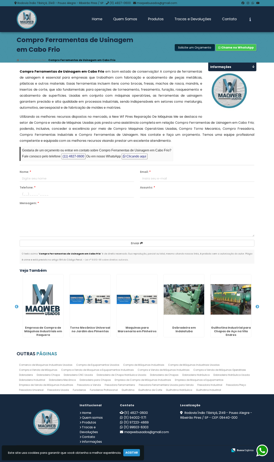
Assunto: (147, 187)
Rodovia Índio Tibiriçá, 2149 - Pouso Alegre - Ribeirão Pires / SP (60, 3)
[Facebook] (243, 3)
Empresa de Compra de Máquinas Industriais (143, 380)
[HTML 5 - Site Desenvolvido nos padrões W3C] (196, 450)
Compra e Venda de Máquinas (38, 370)
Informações (92, 441)
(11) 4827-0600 (120, 3)
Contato (229, 19)
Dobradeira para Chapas (95, 380)
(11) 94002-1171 (135, 417)
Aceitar (131, 453)
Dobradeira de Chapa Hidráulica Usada (121, 375)
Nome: (25, 172)
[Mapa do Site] (186, 450)
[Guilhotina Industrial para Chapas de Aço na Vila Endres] (231, 299)
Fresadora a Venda (89, 385)
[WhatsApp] (253, 3)
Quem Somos (125, 19)
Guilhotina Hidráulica (179, 390)
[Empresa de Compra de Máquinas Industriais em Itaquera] (43, 299)
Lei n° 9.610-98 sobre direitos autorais (106, 259)
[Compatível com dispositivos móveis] (224, 450)
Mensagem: (29, 203)
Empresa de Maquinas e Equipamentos (199, 380)
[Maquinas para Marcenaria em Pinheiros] (137, 299)
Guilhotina (128, 390)
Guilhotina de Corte (150, 390)
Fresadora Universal (31, 390)
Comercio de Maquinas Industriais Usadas (45, 365)
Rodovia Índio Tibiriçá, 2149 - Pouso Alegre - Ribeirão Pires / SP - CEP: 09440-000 (216, 415)
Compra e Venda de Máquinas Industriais (164, 370)
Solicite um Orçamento (194, 48)
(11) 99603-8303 (136, 427)
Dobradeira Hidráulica (196, 375)
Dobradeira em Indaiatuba (184, 329)
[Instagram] (248, 3)
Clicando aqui (136, 156)
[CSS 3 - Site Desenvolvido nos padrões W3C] (210, 450)
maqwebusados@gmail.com (157, 3)
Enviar (135, 243)
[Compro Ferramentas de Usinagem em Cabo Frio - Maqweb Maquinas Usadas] (27, 19)
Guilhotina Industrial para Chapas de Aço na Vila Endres (231, 331)
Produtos (156, 19)
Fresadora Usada (58, 390)
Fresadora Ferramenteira (120, 385)
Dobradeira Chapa (48, 375)
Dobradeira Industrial (32, 380)
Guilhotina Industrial (208, 390)
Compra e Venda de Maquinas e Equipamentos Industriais (97, 370)
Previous (17, 307)
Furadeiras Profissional (104, 390)
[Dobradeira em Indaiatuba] (184, 299)
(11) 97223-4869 (136, 422)
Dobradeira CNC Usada (78, 375)
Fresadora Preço (236, 385)
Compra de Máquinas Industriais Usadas (194, 365)
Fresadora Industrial (209, 385)
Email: (145, 172)
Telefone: (28, 187)
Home (97, 19)
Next (257, 307)
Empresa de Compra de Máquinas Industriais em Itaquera (43, 331)
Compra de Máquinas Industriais (143, 365)
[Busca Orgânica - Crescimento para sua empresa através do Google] (242, 450)
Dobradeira (26, 375)
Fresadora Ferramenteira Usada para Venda (166, 385)
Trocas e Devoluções (193, 19)
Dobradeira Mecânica (62, 380)
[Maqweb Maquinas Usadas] (46, 422)
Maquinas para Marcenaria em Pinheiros (137, 329)
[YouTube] (258, 3)
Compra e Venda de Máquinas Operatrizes (219, 370)
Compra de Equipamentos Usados (97, 365)
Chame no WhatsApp (237, 48)
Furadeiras (79, 390)
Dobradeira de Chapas (164, 375)
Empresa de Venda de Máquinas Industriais (46, 385)
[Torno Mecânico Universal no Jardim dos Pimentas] (90, 299)
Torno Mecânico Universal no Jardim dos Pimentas (90, 329)
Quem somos (92, 417)
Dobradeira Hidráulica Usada (231, 375)
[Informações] (250, 19)
